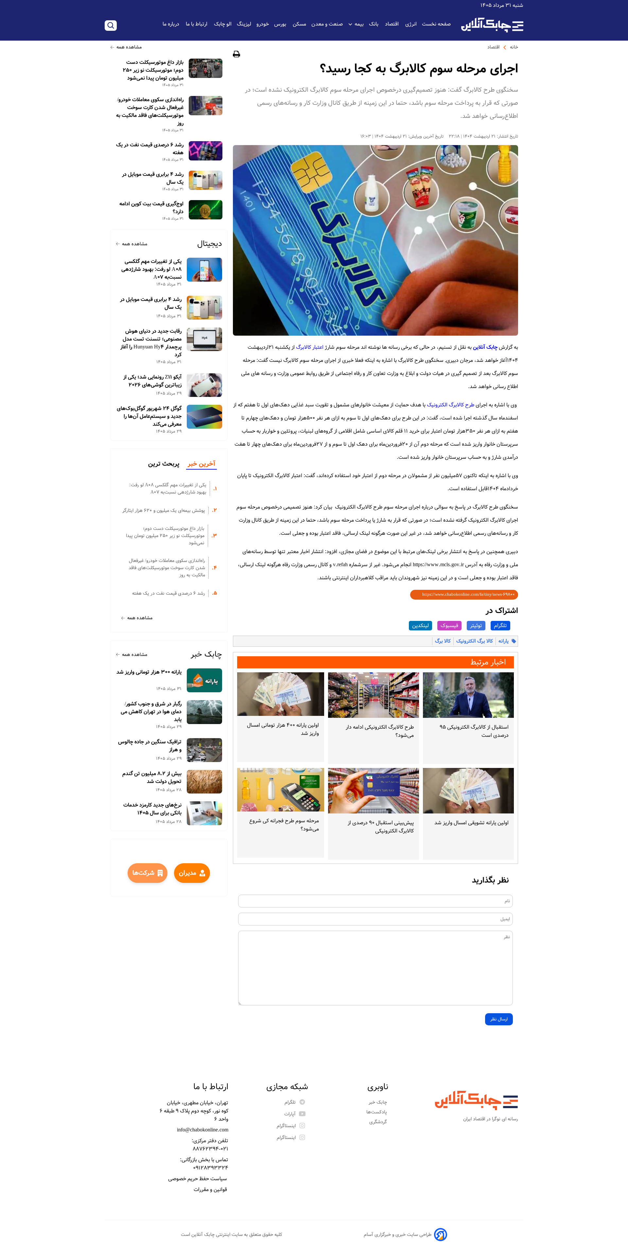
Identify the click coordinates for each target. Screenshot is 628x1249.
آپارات (290, 1114)
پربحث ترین (163, 464)
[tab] (201, 464)
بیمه (359, 24)
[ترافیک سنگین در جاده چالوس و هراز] (204, 750)
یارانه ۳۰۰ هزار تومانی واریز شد (149, 672)
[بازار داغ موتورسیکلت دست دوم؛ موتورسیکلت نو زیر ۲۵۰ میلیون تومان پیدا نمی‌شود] (205, 68)
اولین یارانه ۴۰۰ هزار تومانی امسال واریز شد (283, 729)
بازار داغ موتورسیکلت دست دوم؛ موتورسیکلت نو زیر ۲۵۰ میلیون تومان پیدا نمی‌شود (153, 70)
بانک (374, 24)
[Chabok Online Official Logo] (492, 25)
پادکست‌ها (377, 1112)
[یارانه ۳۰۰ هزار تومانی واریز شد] (204, 680)
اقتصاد (392, 24)
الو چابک (223, 24)
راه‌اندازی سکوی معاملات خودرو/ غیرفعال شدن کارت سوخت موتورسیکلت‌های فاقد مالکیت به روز (149, 111)
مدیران (187, 873)
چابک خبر (206, 654)
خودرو (262, 24)
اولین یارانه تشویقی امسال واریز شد (471, 823)
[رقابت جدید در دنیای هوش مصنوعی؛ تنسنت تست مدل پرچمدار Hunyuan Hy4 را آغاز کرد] (204, 339)
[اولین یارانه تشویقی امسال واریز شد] (468, 790)
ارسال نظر (499, 1019)
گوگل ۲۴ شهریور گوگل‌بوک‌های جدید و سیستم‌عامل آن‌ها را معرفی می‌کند (149, 416)
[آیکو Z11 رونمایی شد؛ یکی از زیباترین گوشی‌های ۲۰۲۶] (204, 385)
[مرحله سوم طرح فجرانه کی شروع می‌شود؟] (280, 789)
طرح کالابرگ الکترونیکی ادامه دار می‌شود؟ (380, 731)
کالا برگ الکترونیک (474, 641)
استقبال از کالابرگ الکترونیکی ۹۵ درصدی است (474, 731)
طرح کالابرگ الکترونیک (450, 405)
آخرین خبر (201, 464)
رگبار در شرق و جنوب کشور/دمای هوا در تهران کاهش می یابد (151, 712)
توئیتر (476, 626)
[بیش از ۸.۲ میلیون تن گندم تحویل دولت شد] (204, 782)
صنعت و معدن (327, 24)
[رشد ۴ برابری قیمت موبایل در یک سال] (205, 180)
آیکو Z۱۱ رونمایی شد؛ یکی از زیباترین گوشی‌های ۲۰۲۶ (152, 381)
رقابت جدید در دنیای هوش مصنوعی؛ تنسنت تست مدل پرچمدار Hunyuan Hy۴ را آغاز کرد (151, 343)
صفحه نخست (436, 24)
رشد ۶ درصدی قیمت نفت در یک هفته (149, 149)
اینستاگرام (286, 1125)
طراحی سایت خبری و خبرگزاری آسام (397, 1234)
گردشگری (378, 1122)
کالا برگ (443, 641)
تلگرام (500, 626)
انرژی (411, 24)
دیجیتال (209, 244)
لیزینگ (244, 24)
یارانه (503, 641)
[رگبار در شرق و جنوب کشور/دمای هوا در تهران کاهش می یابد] (204, 712)
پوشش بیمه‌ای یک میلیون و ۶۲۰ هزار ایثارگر (163, 510)
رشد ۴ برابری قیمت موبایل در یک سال (152, 178)
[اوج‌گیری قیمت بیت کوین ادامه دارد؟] (205, 209)
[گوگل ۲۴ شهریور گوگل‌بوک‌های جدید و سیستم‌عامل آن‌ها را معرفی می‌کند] (204, 417)
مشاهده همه (129, 47)
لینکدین (420, 626)
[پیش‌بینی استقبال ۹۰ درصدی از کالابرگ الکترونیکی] (373, 790)
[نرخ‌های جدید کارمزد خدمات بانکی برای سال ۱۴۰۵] (204, 813)
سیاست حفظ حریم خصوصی (198, 1179)
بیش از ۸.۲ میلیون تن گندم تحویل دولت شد (152, 778)
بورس (281, 24)
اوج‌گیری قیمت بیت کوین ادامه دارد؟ (151, 208)
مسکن (299, 24)
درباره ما (172, 24)
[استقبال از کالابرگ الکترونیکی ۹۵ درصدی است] (468, 695)
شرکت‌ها (143, 873)
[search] (111, 25)
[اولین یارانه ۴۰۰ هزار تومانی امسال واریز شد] (280, 694)
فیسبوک (449, 626)
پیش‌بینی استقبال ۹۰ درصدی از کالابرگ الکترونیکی (381, 827)
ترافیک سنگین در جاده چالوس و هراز (150, 746)
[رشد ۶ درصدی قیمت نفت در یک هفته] (205, 150)
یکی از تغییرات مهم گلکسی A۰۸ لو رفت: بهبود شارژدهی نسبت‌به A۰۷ (151, 269)
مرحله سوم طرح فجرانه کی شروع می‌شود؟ (284, 825)
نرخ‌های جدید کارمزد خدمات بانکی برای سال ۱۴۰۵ (152, 809)
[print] (236, 55)
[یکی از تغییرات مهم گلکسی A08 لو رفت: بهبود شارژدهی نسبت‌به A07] (204, 270)
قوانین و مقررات (211, 1189)
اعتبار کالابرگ (309, 347)
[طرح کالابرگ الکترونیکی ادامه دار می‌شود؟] (373, 695)
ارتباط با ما (197, 24)
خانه (514, 47)
